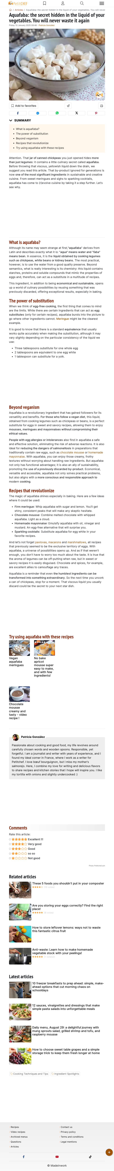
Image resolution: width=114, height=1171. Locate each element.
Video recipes (18, 1132)
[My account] (63, 3)
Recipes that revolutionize (32, 143)
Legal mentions (69, 1141)
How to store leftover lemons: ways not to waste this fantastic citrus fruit (66, 929)
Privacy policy (68, 1132)
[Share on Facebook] (18, 113)
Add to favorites (25, 105)
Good (31, 848)
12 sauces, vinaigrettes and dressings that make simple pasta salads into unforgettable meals (66, 1007)
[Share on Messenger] (37, 113)
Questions (16, 1141)
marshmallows (77, 542)
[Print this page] (101, 106)
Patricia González (47, 25)
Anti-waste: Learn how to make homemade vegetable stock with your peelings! (62, 951)
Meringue (62, 318)
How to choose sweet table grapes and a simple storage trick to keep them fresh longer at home (66, 1051)
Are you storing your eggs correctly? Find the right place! (67, 907)
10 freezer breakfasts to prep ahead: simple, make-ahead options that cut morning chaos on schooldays (68, 987)
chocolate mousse (72, 452)
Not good (33, 858)
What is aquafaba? (27, 129)
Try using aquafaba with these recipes (40, 147)
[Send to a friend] (68, 106)
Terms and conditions (72, 1136)
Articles (15, 1146)
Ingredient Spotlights (66, 1073)
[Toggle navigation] (102, 3)
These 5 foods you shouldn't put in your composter (68, 883)
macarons (54, 542)
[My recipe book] (45, 3)
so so (31, 853)
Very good (34, 844)
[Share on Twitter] (76, 113)
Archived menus (19, 1136)
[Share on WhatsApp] (57, 113)
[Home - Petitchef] (10, 9)
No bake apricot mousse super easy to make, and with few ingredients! (44, 666)
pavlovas (41, 542)
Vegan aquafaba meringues (16, 661)
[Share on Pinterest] (96, 113)
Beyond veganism (27, 138)
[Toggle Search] (82, 3)
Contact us (66, 1127)
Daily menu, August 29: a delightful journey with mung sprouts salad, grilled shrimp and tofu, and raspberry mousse (66, 1031)
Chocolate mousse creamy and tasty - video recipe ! (18, 711)
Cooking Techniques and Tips (30, 1073)
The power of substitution (32, 133)
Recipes (15, 1127)
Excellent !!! (35, 839)
